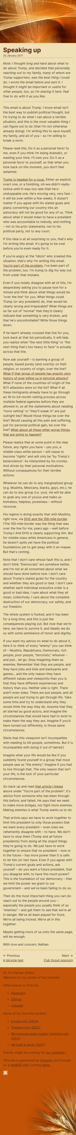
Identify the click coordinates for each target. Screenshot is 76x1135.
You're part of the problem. (23, 265)
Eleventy (46, 1060)
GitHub (16, 999)
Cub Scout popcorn (58, 960)
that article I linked (49, 786)
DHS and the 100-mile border (45, 519)
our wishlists (55, 1052)
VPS (26, 1065)
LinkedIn (17, 1006)
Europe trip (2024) (25, 1021)
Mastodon (18, 993)
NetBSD (16, 1065)
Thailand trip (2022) (26, 1027)
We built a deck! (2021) (28, 1045)
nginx (46, 1065)
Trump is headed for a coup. (24, 179)
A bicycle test (13, 960)
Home (4, 2)
